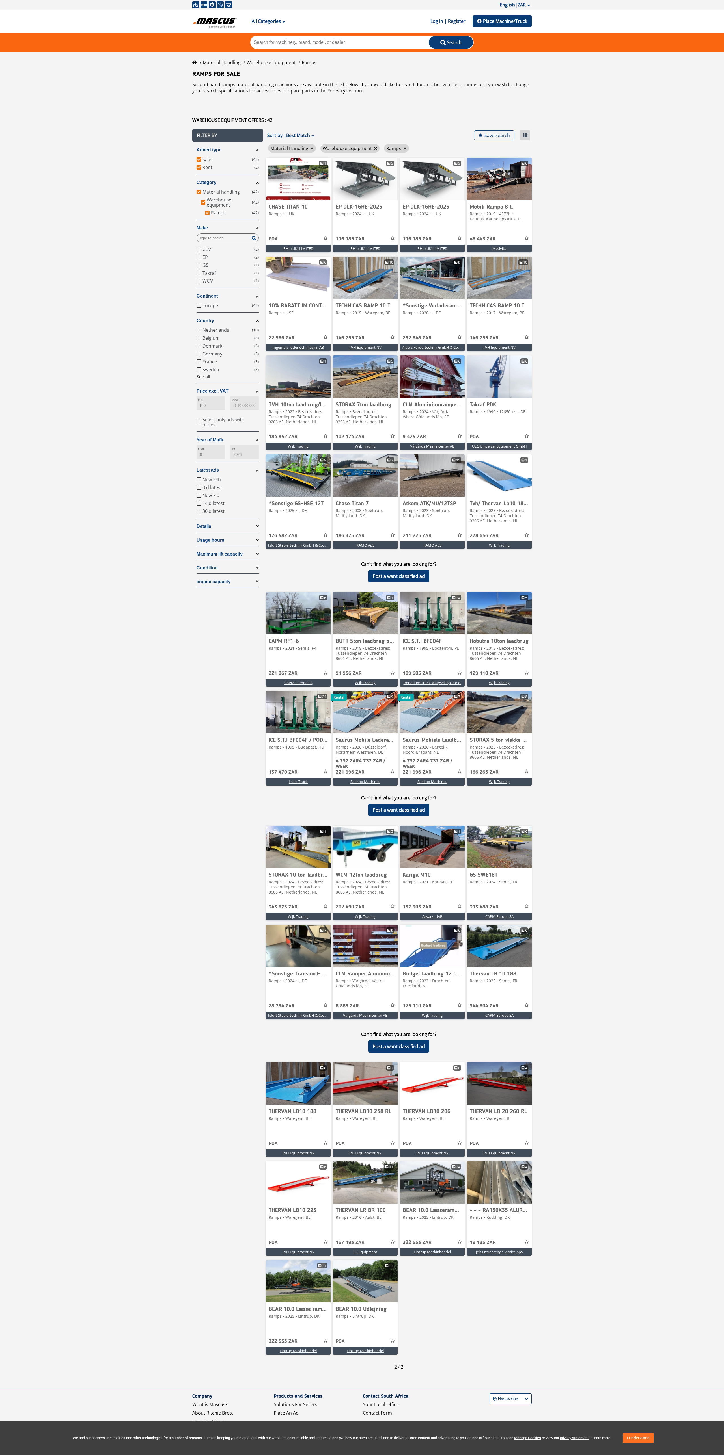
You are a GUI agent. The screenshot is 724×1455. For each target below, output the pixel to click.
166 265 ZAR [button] (484, 772)
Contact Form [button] (377, 1413)
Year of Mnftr (210, 439)
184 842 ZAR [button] (283, 436)
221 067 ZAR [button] (283, 673)
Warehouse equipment (271, 62)
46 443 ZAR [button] (483, 239)
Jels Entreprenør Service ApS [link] (499, 1251)
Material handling (222, 62)
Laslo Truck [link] (298, 781)
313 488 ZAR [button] (484, 907)
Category (206, 182)
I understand (638, 1438)
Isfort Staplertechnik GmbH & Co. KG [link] (298, 545)
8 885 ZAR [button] (347, 1006)
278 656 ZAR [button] (484, 535)
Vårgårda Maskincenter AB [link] (432, 446)
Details (204, 526)
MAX (235, 399)
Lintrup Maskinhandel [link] (432, 1251)
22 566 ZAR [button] (282, 338)
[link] (298, 179)
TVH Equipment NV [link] (365, 347)
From (201, 448)
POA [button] (273, 239)
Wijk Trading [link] (298, 446)
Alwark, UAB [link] (432, 916)
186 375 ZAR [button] (350, 535)
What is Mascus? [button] (209, 1404)
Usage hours (210, 540)
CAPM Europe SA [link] (298, 682)
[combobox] (493, 1399)
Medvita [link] (499, 248)
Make (202, 227)
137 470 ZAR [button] (283, 772)
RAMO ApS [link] (365, 545)
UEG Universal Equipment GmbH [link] (499, 446)
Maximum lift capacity (220, 554)
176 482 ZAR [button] (283, 535)
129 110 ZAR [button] (484, 673)
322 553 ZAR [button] (417, 1242)
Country (205, 320)
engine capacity (213, 581)
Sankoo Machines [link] (365, 781)
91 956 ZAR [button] (349, 673)
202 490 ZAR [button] (350, 907)
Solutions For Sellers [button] (295, 1404)
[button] (227, 135)
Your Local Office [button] (381, 1404)
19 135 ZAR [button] (483, 1242)
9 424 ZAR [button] (414, 436)
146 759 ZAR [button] (350, 338)
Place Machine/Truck (505, 21)
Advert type (209, 150)
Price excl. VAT (213, 391)
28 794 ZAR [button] (282, 1006)
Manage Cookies (527, 1438)
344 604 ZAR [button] (484, 1006)
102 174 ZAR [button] (350, 436)
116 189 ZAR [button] (350, 239)
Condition (207, 567)
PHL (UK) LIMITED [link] (298, 248)
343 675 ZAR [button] (283, 907)
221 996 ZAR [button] (360, 766)
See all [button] (203, 377)
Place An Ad (286, 1413)
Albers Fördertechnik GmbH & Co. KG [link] (433, 347)
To (233, 448)
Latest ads (208, 470)
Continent (207, 296)
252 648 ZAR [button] (417, 338)
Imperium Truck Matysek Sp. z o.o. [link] (432, 682)
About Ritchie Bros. (212, 1413)
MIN (200, 399)
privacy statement (574, 1438)
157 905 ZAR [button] (417, 907)
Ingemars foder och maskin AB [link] (298, 347)
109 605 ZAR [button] (417, 673)
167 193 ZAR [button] (350, 1242)
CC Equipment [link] (365, 1251)
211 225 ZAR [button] (417, 535)
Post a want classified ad (399, 576)
